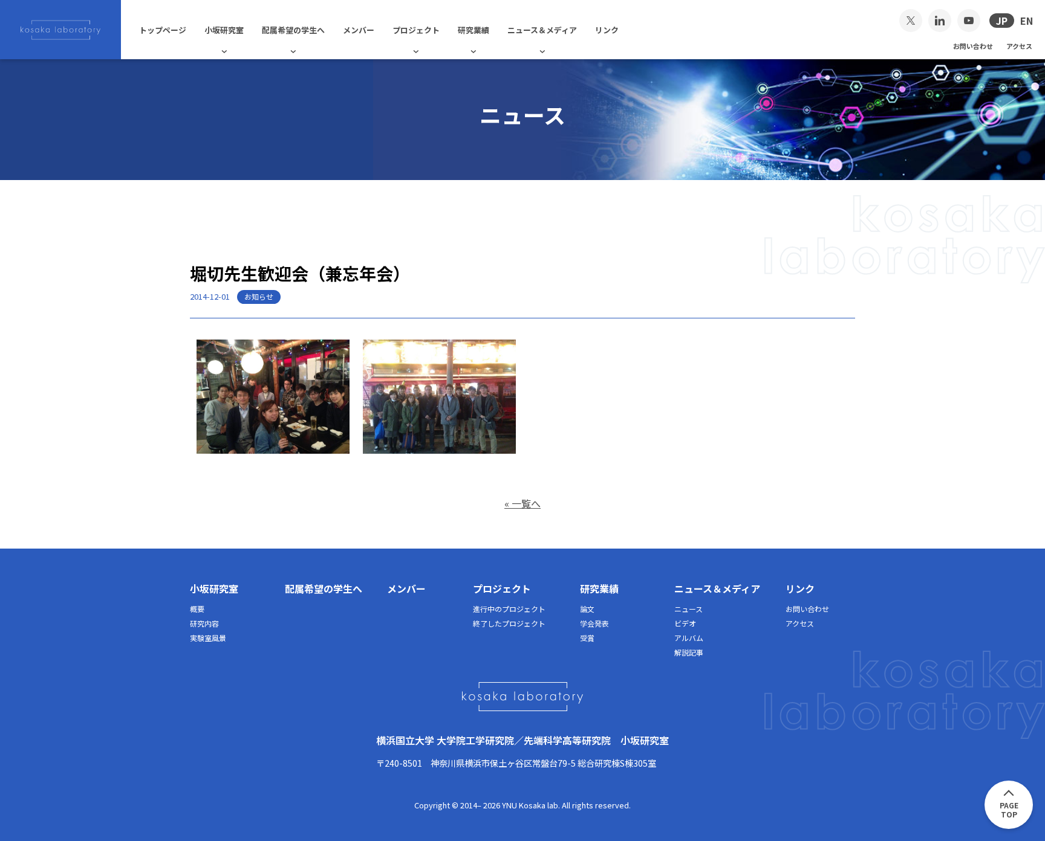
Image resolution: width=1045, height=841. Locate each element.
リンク (607, 30)
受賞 (587, 638)
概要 (197, 609)
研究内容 (204, 623)
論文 (587, 609)
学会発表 (594, 623)
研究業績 (473, 30)
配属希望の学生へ (293, 30)
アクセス (1019, 45)
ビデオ (685, 623)
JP (1002, 20)
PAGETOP (1009, 809)
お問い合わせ (973, 45)
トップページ (162, 30)
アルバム (688, 638)
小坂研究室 (224, 30)
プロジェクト (416, 30)
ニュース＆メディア (542, 30)
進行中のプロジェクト (509, 609)
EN (1026, 20)
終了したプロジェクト (509, 623)
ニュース (688, 609)
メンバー (358, 30)
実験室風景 (208, 638)
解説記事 (688, 652)
